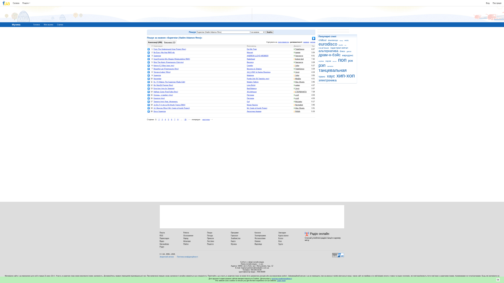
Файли (185, 244)
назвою (306, 42)
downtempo (333, 40)
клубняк (321, 61)
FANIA (297, 111)
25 (185, 120)
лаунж (328, 61)
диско (349, 51)
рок (350, 60)
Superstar (157, 56)
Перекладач (164, 238)
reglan (297, 85)
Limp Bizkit (251, 85)
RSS (161, 235)
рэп (322, 65)
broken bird (299, 59)
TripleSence (299, 49)
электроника (328, 80)
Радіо (162, 247)
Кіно (280, 241)
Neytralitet (299, 105)
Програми (234, 233)
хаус (331, 76)
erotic (347, 40)
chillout (322, 40)
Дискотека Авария (254, 111)
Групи (280, 244)
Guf (248, 102)
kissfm (341, 45)
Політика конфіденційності (187, 257)
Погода (210, 235)
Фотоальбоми (260, 238)
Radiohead (251, 59)
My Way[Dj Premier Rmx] (163, 85)
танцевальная (333, 70)
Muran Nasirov (252, 105)
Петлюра (250, 95)
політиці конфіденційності (282, 279)
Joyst (297, 72)
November (157, 79)
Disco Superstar (160, 111)
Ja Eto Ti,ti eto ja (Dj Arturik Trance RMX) (169, 105)
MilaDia (298, 79)
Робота (186, 233)
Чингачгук (299, 56)
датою (312, 42)
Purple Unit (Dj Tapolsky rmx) (258, 79)
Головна (16, 3)
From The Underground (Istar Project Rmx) (170, 49)
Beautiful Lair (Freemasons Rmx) (166, 69)
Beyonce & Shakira (254, 69)
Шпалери (187, 241)
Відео (162, 241)
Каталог (258, 233)
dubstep (341, 40)
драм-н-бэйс (330, 55)
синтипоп (330, 66)
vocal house (324, 48)
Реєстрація (497, 3)
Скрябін (250, 66)
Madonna (250, 75)
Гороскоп (234, 235)
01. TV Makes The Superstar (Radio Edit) (169, 82)
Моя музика (48, 25)
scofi (297, 95)
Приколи (210, 238)
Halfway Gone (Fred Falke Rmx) (166, 92)
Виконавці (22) (169, 42)
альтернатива (328, 51)
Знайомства (235, 238)
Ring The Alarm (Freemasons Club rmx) (169, 62)
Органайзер (164, 244)
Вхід (488, 3)
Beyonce (250, 62)
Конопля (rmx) (159, 98)
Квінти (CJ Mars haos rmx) (164, 66)
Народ (185, 238)
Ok (498, 280)
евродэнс (347, 55)
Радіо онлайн (319, 233)
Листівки (210, 241)
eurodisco (328, 44)
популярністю (283, 42)
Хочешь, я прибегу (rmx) (163, 95)
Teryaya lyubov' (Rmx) (162, 72)
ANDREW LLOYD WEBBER (257, 56)
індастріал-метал (339, 48)
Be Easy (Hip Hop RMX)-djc (164, 52)
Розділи (25, 3)
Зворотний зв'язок (167, 257)
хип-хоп (346, 75)
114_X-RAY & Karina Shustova (258, 72)
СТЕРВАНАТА (301, 92)
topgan (297, 52)
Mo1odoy (298, 102)
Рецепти (210, 244)
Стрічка (60, 25)
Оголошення (188, 235)
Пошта (162, 233)
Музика (234, 244)
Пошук (209, 233)
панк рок (335, 61)
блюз (342, 51)
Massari (250, 52)
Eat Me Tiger (252, 49)
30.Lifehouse (252, 92)
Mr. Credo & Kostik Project (257, 108)
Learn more (281, 281)
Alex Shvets (299, 82)
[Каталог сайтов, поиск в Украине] (338, 254)
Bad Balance (252, 88)
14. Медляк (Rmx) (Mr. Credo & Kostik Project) (172, 108)
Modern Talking (252, 82)
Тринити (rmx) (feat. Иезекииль (166, 102)
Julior (297, 66)
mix (345, 45)
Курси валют (283, 235)
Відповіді (258, 244)
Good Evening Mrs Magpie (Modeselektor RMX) (172, 59)
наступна (206, 120)
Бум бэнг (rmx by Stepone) (164, 88)
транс (322, 76)
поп (342, 60)
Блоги (280, 238)
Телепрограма (260, 235)
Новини (257, 241)
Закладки (282, 233)
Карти (233, 241)
